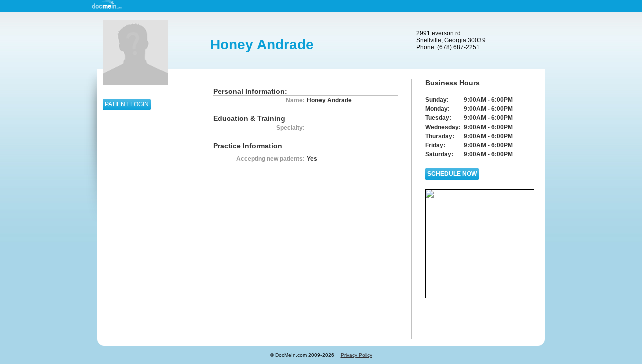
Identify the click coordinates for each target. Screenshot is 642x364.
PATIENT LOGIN (127, 104)
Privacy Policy (356, 355)
